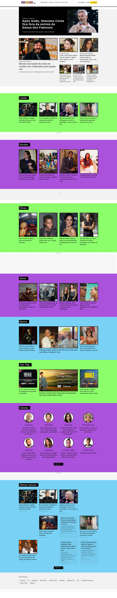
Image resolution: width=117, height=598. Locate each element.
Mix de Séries (43, 580)
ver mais (57, 464)
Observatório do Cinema (87, 580)
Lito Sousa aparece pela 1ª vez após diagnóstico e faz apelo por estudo (37, 71)
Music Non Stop (53, 580)
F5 (28, 580)
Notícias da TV (70, 580)
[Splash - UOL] (26, 2)
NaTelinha (62, 580)
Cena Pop (22, 580)
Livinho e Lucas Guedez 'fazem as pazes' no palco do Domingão (38, 31)
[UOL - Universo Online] (34, 2)
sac (79, 2)
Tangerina (32, 583)
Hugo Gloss (34, 580)
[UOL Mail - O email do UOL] (82, 2)
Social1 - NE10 (23, 583)
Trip (78, 580)
